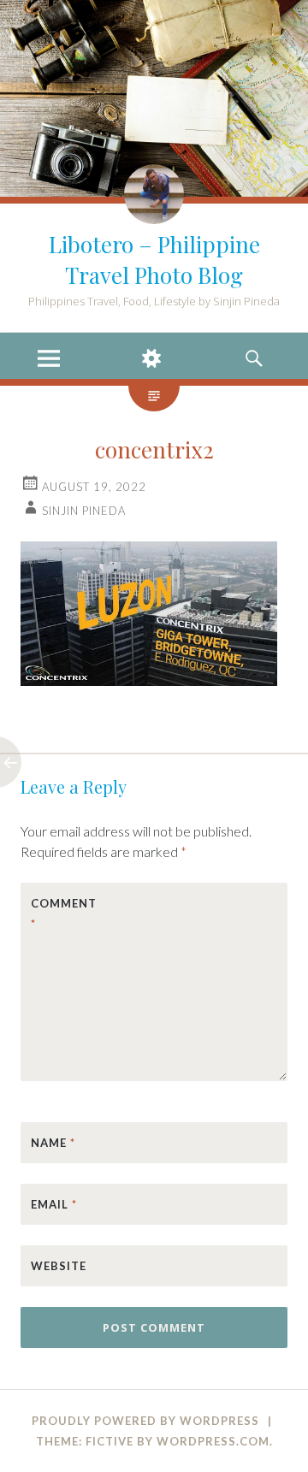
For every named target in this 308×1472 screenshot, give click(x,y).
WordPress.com (213, 1441)
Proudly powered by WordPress (145, 1421)
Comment (64, 913)
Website (58, 1266)
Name (53, 1143)
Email (54, 1204)
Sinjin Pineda (84, 510)
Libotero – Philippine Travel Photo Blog (154, 259)
